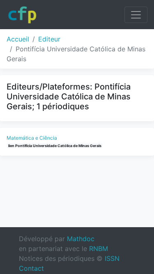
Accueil (18, 39)
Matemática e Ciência (32, 138)
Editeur (49, 39)
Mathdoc (80, 239)
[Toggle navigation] (135, 15)
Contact (31, 268)
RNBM (98, 248)
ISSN (112, 258)
